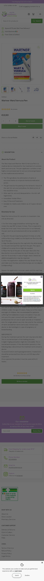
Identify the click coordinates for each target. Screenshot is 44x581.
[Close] (42, 563)
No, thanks (32, 293)
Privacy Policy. (36, 299)
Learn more (18, 571)
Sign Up (32, 290)
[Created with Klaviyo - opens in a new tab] (22, 305)
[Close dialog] (41, 277)
